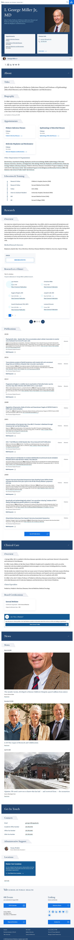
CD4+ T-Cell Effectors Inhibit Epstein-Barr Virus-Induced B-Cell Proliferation (28, 442)
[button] (57, 19)
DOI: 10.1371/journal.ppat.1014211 (13, 347)
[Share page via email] (16, 65)
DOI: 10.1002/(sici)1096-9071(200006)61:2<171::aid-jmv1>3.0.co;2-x (39, 507)
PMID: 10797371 (20, 507)
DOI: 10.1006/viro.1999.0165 (38, 521)
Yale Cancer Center (17, 168)
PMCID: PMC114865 (42, 445)
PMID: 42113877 (44, 346)
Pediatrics (60, 166)
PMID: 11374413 (9, 464)
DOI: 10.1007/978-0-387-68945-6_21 (30, 412)
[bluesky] (63, 911)
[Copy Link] (68, 73)
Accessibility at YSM (52, 929)
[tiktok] (59, 911)
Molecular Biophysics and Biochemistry (15, 46)
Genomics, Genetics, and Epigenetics (21, 164)
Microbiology (36, 164)
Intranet (5, 929)
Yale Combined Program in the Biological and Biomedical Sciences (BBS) (44, 168)
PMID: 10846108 (41, 488)
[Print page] (19, 65)
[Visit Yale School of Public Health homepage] (18, 890)
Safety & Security (29, 932)
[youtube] (49, 915)
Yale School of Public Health (18, 170)
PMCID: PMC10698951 (34, 390)
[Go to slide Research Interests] (31, 321)
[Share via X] (6, 65)
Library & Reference (30, 934)
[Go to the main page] (13, 2)
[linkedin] (56, 911)
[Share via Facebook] (8, 65)
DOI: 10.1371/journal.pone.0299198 (32, 369)
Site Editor (28, 929)
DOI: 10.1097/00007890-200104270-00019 (22, 464)
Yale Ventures (30, 170)
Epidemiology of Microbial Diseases (14, 43)
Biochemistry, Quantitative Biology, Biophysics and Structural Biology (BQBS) (26, 161)
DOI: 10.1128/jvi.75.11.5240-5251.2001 (20, 431)
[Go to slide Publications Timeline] (37, 321)
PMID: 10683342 (27, 521)
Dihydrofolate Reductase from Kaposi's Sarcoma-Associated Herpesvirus (28, 518)
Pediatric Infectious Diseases (12, 39)
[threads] (66, 911)
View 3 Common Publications (19, 287)
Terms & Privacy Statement (54, 932)
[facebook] (49, 911)
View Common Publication (51, 287)
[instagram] (52, 911)
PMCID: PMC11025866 (19, 369)
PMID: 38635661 (9, 369)
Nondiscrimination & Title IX (10, 932)
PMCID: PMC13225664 (53, 346)
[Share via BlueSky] (13, 65)
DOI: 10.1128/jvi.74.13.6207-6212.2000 (14, 489)
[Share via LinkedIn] (11, 65)
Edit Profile (6, 880)
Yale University (7, 934)
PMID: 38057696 (25, 390)
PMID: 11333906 (44, 429)
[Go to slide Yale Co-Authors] (35, 321)
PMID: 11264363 (33, 445)
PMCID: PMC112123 (49, 488)
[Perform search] (67, 2)
